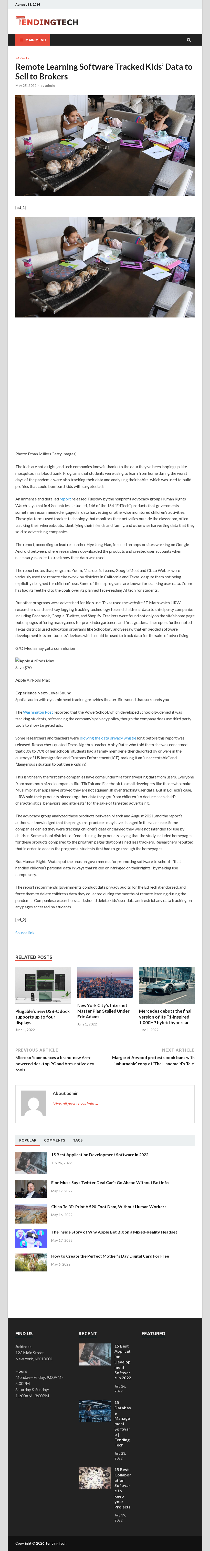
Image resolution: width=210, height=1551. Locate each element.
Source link (25, 932)
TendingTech (56, 1543)
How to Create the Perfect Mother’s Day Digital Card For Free (110, 1256)
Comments (54, 1140)
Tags (78, 1140)
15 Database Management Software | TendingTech (122, 1423)
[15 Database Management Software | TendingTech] (95, 1402)
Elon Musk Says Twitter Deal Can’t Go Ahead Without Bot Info (110, 1182)
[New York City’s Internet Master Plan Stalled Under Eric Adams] (105, 999)
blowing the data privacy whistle (108, 737)
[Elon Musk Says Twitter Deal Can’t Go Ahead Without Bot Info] (31, 1182)
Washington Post (38, 712)
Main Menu (35, 40)
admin (50, 86)
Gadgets (22, 57)
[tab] (27, 1140)
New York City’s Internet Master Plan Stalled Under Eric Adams (103, 1011)
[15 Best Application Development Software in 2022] (31, 1155)
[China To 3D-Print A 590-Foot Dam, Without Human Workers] (31, 1207)
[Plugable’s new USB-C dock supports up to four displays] (43, 1005)
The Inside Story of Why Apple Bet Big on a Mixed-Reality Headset (114, 1231)
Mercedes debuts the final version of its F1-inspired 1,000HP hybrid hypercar (165, 1016)
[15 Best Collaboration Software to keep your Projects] (95, 1469)
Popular (27, 1140)
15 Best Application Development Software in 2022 (99, 1154)
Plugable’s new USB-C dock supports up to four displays (42, 1017)
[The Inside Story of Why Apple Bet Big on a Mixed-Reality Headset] (31, 1232)
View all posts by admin (76, 1103)
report (66, 498)
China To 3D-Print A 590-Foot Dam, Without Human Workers (108, 1206)
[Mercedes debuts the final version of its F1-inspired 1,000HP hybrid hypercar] (167, 1005)
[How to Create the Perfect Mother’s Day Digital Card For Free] (31, 1256)
